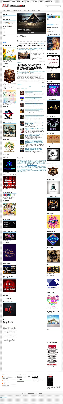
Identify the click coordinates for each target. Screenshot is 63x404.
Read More (42, 82)
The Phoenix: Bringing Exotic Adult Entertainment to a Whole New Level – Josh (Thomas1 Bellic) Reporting (34, 116)
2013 (28, 160)
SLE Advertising (28, 163)
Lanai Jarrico (21, 72)
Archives (56, 24)
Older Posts (43, 86)
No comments (32, 72)
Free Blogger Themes (35, 395)
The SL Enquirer (32, 165)
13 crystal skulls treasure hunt (35, 71)
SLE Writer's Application (50, 1)
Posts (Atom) (24, 88)
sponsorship (32, 170)
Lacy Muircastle (6, 380)
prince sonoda (42, 169)
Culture (13, 1)
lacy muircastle (42, 167)
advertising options (37, 166)
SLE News (35, 163)
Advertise (41, 1)
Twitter (38, 10)
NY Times (28, 49)
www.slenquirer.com (35, 379)
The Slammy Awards (23, 166)
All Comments (50, 31)
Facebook (33, 10)
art (41, 166)
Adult (45, 160)
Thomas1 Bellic (28, 166)
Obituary (34, 162)
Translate (11, 23)
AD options (42, 160)
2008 (18, 160)
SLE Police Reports (40, 163)
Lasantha (30, 395)
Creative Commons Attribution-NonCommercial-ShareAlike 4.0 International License (38, 381)
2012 (27, 160)
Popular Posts (50, 24)
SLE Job (32, 163)
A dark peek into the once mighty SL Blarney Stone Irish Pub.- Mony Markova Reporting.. (34, 135)
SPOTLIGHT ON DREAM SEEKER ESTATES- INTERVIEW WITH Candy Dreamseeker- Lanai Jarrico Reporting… (33, 149)
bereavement (44, 166)
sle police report (23, 170)
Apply (29, 10)
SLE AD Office (9, 10)
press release (35, 169)
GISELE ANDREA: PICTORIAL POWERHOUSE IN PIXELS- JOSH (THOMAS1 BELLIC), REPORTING (34, 104)
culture (32, 167)
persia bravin (23, 169)
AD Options (24, 10)
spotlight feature (38, 170)
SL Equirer (42, 162)
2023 (39, 160)
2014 (30, 160)
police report (28, 169)
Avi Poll (28, 1)
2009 (20, 160)
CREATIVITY (21, 29)
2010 (22, 160)
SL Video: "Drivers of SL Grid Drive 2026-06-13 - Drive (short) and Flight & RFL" (9, 328)
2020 (37, 160)
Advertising (27, 161)
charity (28, 167)
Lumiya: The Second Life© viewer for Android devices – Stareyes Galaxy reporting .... (33, 98)
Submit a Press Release (17, 10)
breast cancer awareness (22, 167)
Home (4, 10)
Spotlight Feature (6, 1)
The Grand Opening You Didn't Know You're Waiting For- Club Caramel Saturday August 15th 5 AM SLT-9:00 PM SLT (34, 122)
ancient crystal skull (33, 48)
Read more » (19, 62)
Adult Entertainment (21, 161)
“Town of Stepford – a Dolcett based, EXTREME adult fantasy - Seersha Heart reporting (34, 110)
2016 (32, 160)
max (25, 49)
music (19, 169)
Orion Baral (38, 162)
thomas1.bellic (24, 171)
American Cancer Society (35, 161)
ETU (41, 48)
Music (23, 1)
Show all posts (41, 43)
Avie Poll (42, 161)
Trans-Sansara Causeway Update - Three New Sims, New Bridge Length (9, 336)
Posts (49, 29)
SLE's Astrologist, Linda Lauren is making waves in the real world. (31, 46)
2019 (36, 160)
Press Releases (34, 1)
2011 (24, 160)
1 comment (33, 49)
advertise (33, 166)
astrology (38, 48)
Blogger (9, 341)
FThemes (21, 395)
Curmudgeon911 (6, 376)
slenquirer (28, 170)
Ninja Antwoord (5, 383)
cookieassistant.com (3, 397)
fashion (36, 167)
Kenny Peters (5, 378)
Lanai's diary (29, 162)
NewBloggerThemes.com (43, 395)
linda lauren (22, 49)
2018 (34, 160)
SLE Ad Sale (23, 163)
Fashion (18, 1)
